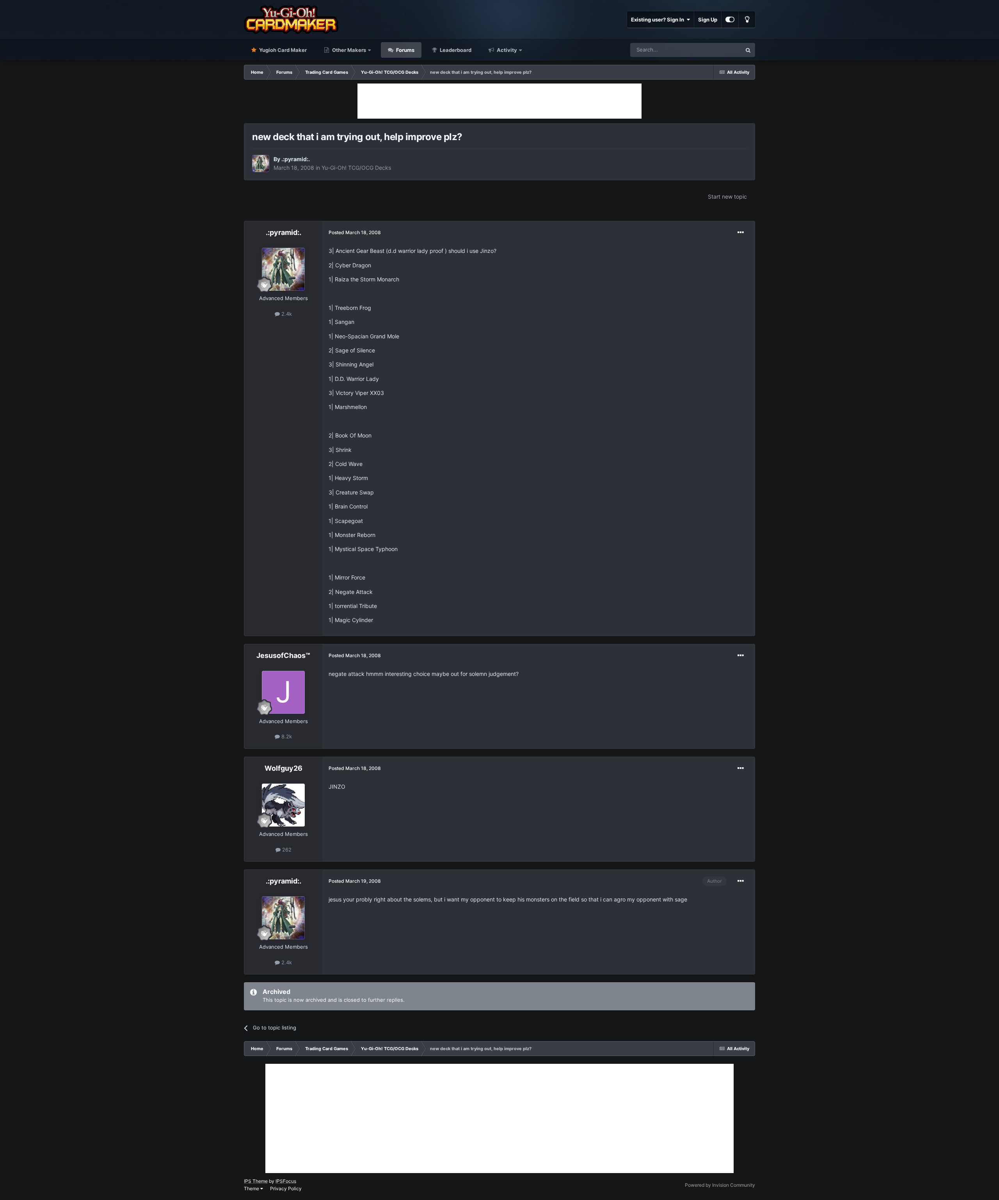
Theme (252, 1188)
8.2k (286, 736)
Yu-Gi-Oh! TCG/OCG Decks (356, 167)
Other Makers (348, 50)
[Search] (748, 50)
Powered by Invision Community (720, 1185)
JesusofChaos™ (283, 655)
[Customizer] (730, 19)
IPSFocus (286, 1181)
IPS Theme (256, 1181)
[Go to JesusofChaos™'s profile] (283, 692)
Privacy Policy (286, 1188)
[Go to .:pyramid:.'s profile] (260, 163)
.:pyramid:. (295, 159)
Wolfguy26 (283, 768)
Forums (404, 50)
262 (286, 849)
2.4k (286, 314)
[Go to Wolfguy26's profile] (283, 805)
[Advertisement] (499, 101)
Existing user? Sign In (658, 19)
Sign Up (707, 19)
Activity (506, 50)
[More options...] (740, 232)
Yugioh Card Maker (282, 50)
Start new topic (727, 196)
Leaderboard (455, 50)
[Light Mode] (747, 19)
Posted (355, 232)
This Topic (719, 50)
